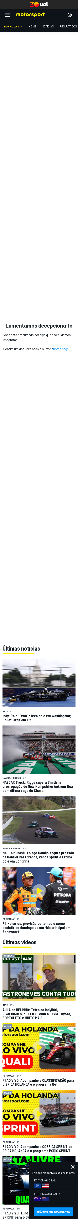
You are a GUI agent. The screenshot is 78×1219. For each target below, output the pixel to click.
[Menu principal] (7, 15)
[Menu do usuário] (70, 15)
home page (61, 349)
